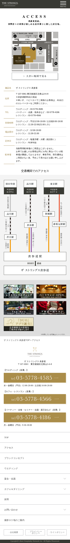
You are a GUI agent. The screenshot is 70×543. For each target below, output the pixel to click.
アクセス (8, 447)
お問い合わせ (11, 509)
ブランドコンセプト (14, 457)
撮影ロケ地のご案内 (14, 519)
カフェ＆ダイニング (14, 488)
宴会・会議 (9, 478)
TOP (6, 437)
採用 (6, 499)
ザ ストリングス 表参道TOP (17, 340)
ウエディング (11, 468)
